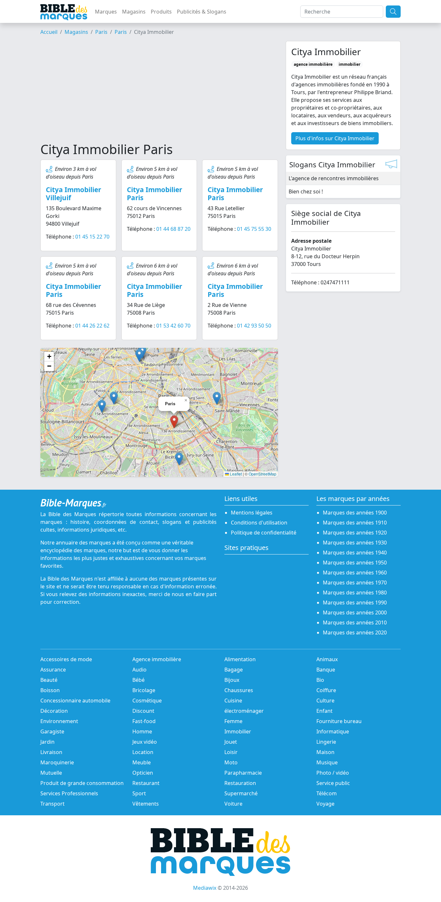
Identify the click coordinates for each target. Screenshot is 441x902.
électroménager (244, 710)
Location (142, 752)
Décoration (54, 710)
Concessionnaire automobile (75, 700)
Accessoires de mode (66, 659)
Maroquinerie (57, 762)
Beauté (48, 679)
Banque (325, 669)
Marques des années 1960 (355, 572)
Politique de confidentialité (263, 532)
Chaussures (238, 690)
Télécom (326, 793)
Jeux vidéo (144, 741)
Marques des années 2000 (355, 612)
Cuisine (233, 700)
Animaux (327, 659)
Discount (143, 710)
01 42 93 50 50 (254, 325)
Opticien (142, 772)
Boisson (50, 690)
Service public (333, 783)
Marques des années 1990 (355, 602)
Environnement (59, 721)
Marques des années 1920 (355, 532)
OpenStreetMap (262, 473)
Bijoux (231, 679)
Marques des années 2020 (355, 632)
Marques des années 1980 (355, 592)
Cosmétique (147, 700)
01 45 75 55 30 (254, 228)
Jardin (47, 741)
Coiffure (326, 690)
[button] (179, 459)
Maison (325, 752)
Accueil (48, 31)
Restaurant (145, 783)
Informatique (332, 731)
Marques (106, 11)
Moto (231, 762)
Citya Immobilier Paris (154, 193)
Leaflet (235, 473)
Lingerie (326, 741)
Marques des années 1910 (355, 522)
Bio (320, 679)
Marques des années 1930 (355, 542)
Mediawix (204, 887)
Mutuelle (51, 772)
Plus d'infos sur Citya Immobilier (334, 138)
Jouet (230, 741)
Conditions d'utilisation (259, 522)
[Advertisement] (159, 91)
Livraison (51, 752)
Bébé (138, 679)
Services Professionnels (69, 793)
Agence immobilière (156, 659)
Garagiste (52, 731)
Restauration (240, 783)
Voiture (233, 803)
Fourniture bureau (339, 721)
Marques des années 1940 (355, 552)
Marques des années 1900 (355, 512)
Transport (52, 803)
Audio (139, 669)
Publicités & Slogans (201, 11)
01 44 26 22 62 (92, 325)
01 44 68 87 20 (173, 228)
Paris (101, 31)
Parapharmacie (243, 772)
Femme (233, 721)
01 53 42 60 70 (173, 325)
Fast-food (144, 721)
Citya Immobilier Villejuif (73, 193)
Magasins (134, 11)
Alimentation (240, 659)
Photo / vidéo (332, 772)
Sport (139, 793)
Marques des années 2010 (355, 622)
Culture (325, 700)
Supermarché (241, 793)
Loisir (231, 752)
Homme (142, 731)
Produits (161, 11)
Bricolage (143, 690)
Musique (327, 762)
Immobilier (237, 731)
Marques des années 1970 (355, 582)
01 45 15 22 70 (92, 236)
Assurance (53, 669)
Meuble (141, 762)
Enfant (324, 710)
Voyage (325, 803)
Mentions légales (251, 512)
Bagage (233, 669)
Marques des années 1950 (355, 562)
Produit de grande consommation (82, 783)
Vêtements (145, 803)
